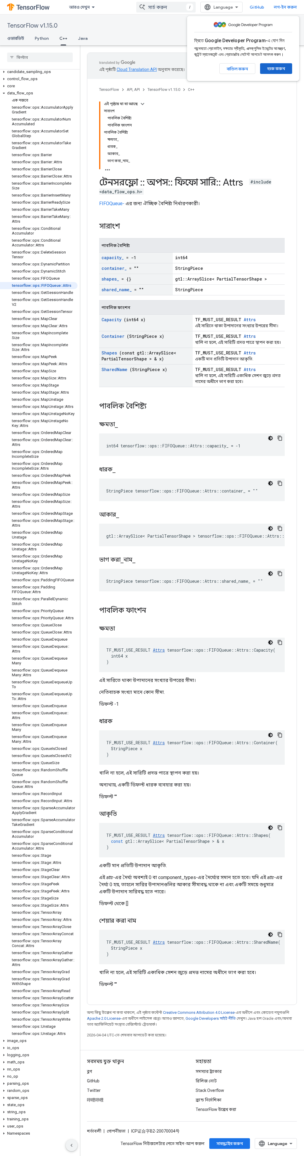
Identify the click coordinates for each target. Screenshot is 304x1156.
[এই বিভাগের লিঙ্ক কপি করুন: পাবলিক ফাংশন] (154, 611)
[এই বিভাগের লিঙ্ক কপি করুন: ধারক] (120, 721)
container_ (114, 268)
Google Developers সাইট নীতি (211, 1018)
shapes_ (110, 279)
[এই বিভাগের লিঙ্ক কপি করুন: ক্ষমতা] (122, 629)
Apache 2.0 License (104, 1018)
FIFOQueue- (111, 203)
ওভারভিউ (15, 38)
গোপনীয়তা (116, 1131)
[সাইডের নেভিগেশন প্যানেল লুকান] (71, 1145)
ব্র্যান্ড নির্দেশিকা (208, 1100)
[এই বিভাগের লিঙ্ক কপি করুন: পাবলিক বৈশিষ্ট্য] (154, 406)
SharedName (114, 369)
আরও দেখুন (79, 7)
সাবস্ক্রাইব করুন (229, 1143)
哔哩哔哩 (95, 1100)
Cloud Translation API (137, 69)
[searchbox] (40, 57)
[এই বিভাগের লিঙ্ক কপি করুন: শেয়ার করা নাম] (144, 921)
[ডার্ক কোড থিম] (270, 438)
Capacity (111, 319)
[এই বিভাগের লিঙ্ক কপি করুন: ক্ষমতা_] (125, 424)
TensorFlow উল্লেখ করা (216, 1109)
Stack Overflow (210, 1090)
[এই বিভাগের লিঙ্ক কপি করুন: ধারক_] (123, 470)
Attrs (250, 319)
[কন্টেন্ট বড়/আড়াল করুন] (142, 103)
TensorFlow (109, 89)
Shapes (109, 353)
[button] (38, 71)
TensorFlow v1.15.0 (32, 25)
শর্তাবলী (94, 1131)
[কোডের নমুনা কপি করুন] (280, 438)
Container (113, 336)
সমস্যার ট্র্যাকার (209, 1071)
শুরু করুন (276, 68)
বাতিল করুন (237, 69)
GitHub (257, 7)
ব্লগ (89, 1071)
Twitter (94, 1090)
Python (42, 38)
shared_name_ (117, 289)
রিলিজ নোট (206, 1081)
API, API (133, 89)
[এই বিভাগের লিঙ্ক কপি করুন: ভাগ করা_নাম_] (143, 560)
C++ (63, 38)
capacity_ (113, 257)
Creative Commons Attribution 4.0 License (199, 1012)
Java (83, 38)
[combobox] (166, 7)
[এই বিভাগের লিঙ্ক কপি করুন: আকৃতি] (124, 814)
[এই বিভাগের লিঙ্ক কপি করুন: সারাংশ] (128, 226)
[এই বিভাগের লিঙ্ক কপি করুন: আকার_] (126, 515)
